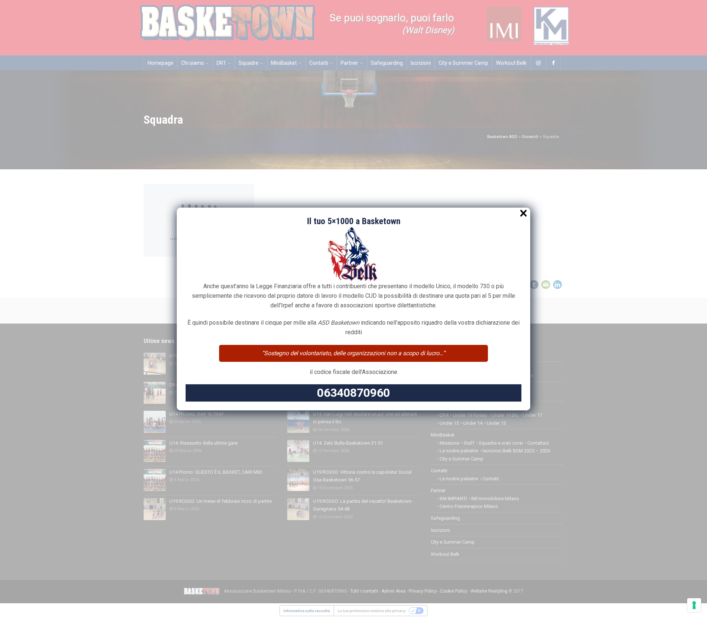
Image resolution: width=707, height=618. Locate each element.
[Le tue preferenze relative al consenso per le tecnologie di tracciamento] (694, 605)
